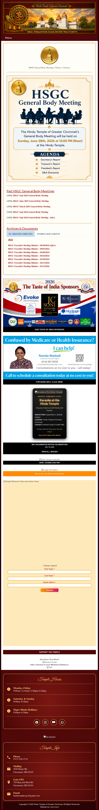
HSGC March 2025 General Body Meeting (31, 206)
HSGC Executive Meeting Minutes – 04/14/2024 (28, 255)
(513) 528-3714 (20, 758)
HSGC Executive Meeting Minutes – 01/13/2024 (28, 266)
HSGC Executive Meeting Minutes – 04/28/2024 (28, 252)
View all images (50, 452)
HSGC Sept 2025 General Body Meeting (30, 195)
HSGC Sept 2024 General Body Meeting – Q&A (34, 217)
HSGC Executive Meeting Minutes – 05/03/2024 (28, 248)
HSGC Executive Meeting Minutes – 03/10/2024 (28, 259)
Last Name (49, 575)
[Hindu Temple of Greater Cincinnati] (49, 18)
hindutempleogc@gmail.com (26, 795)
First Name (49, 569)
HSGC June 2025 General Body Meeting (31, 200)
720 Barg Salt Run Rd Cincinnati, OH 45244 (23, 784)
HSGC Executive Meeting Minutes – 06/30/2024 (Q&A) (32, 245)
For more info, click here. (49, 382)
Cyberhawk (54, 807)
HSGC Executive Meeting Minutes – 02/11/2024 (28, 262)
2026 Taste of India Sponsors (49, 329)
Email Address (49, 582)
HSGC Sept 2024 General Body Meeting (30, 211)
